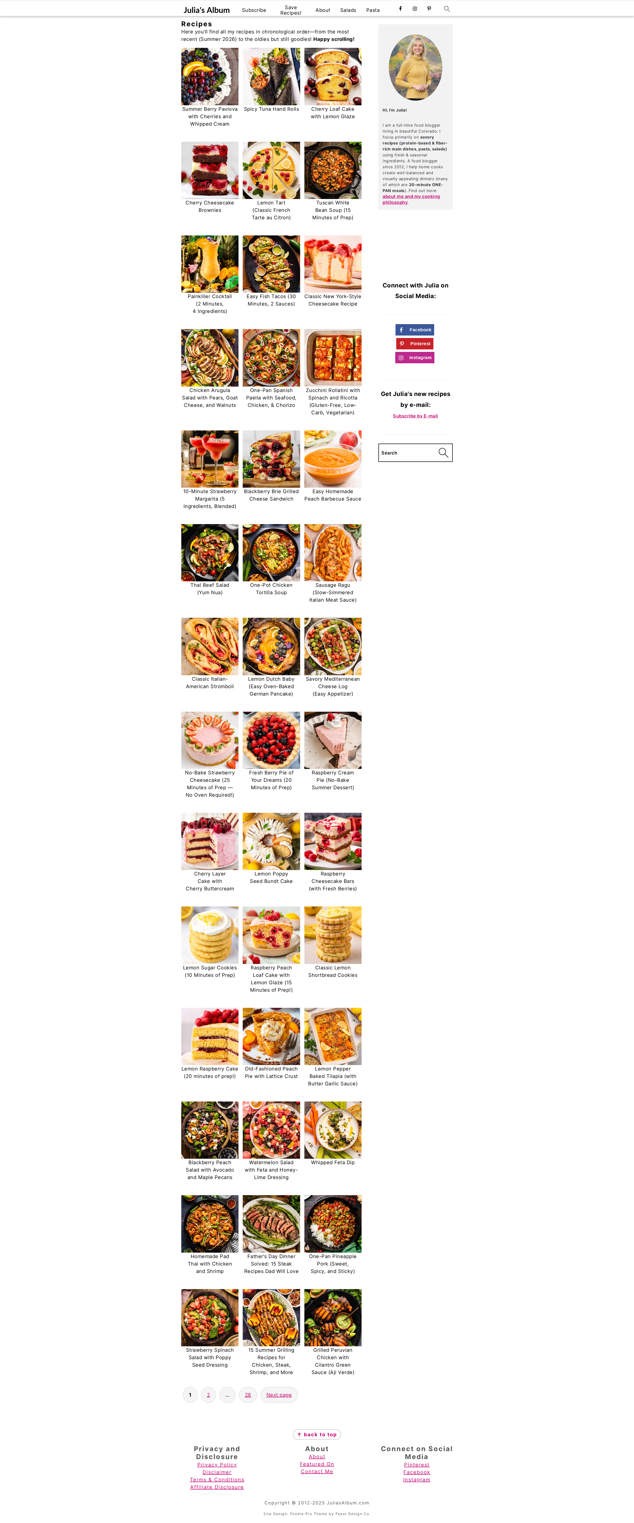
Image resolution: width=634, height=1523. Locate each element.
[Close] (403, 708)
